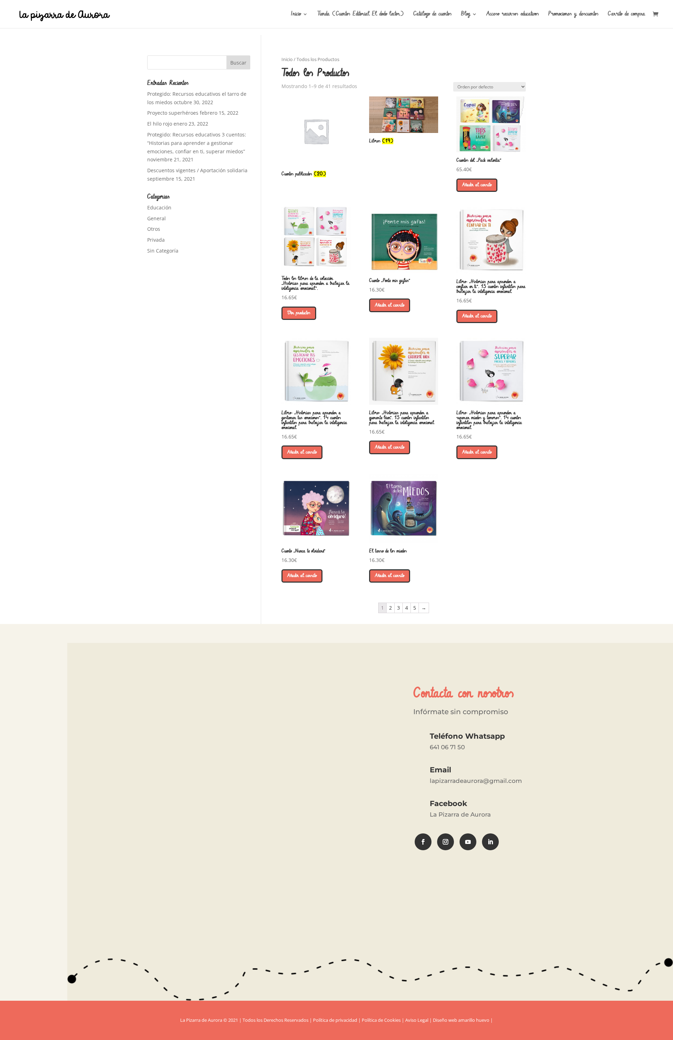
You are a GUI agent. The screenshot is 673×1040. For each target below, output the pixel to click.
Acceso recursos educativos (513, 15)
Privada (156, 239)
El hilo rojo (159, 123)
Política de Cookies (381, 1020)
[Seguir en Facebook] (423, 841)
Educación (159, 207)
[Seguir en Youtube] (468, 841)
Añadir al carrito (476, 185)
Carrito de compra (626, 15)
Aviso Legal (416, 1020)
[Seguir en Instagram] (445, 841)
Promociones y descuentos (573, 15)
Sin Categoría (162, 250)
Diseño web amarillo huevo (461, 1020)
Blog (465, 15)
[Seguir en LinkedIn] (490, 841)
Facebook (448, 803)
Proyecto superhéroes (172, 112)
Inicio (296, 15)
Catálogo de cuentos (432, 15)
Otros (153, 229)
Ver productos (298, 313)
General (156, 218)
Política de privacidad (335, 1020)
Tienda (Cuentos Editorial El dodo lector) (360, 15)
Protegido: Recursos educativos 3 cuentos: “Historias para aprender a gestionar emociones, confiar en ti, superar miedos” (196, 143)
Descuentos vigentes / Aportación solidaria (197, 170)
